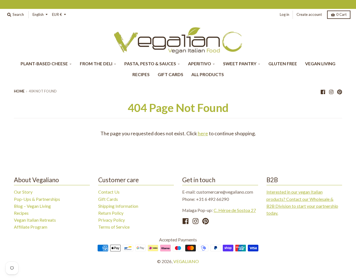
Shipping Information (118, 206)
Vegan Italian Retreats (35, 219)
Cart (341, 14)
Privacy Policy (111, 219)
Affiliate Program (30, 226)
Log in (284, 14)
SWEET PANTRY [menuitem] (239, 63)
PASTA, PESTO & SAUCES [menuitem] (150, 63)
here (203, 133)
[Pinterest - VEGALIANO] (339, 91)
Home (19, 91)
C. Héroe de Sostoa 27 (235, 210)
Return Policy (110, 213)
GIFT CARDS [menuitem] (170, 74)
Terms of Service (114, 226)
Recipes (21, 213)
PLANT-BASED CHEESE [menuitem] (44, 63)
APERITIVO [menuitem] (199, 63)
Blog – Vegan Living (32, 206)
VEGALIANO (186, 261)
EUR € (57, 14)
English (38, 14)
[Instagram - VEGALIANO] (331, 91)
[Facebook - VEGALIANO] (322, 91)
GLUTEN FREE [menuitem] (282, 63)
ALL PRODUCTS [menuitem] (207, 74)
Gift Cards (108, 199)
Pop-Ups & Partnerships (37, 199)
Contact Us (109, 191)
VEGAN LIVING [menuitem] (320, 63)
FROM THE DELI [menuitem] (96, 63)
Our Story (23, 191)
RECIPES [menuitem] (141, 74)
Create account (309, 14)
